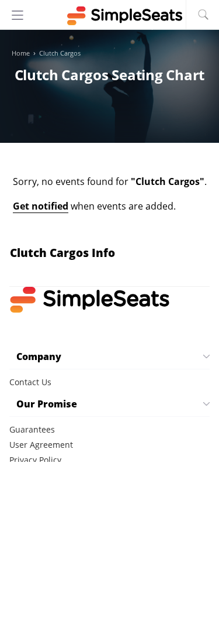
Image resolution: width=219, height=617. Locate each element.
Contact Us (30, 382)
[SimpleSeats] (109, 15)
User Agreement (41, 444)
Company (38, 356)
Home (21, 53)
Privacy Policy (35, 459)
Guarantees (32, 429)
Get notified (40, 206)
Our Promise (46, 403)
